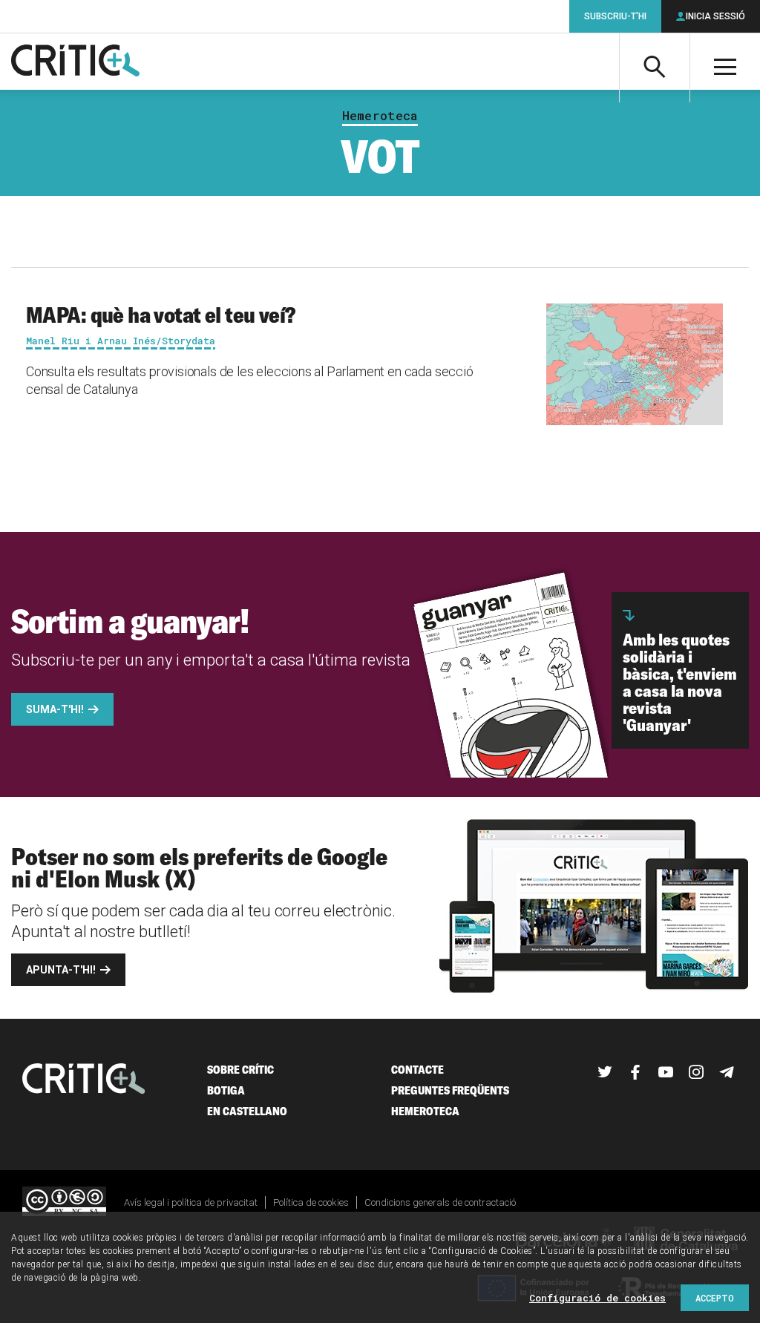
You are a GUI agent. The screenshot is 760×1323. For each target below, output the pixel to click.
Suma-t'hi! (55, 709)
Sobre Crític (240, 1070)
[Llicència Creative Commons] (64, 1202)
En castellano (247, 1111)
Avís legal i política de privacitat (191, 1202)
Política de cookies (311, 1202)
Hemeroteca (380, 116)
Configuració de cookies (597, 1298)
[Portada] (75, 62)
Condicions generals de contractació (440, 1202)
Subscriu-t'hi (615, 16)
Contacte (417, 1070)
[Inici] (83, 1080)
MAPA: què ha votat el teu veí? (160, 314)
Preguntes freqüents (450, 1090)
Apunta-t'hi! (61, 970)
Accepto (714, 1298)
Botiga (226, 1090)
